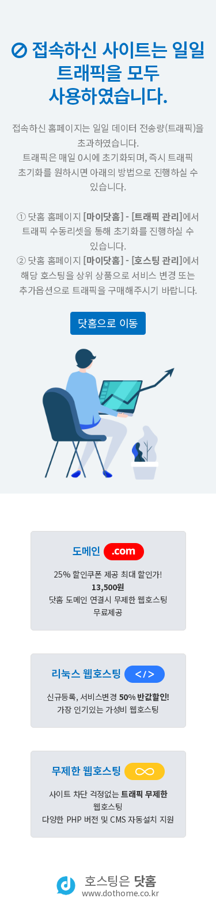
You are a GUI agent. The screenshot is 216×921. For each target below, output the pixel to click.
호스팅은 (120, 885)
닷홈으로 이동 (108, 322)
